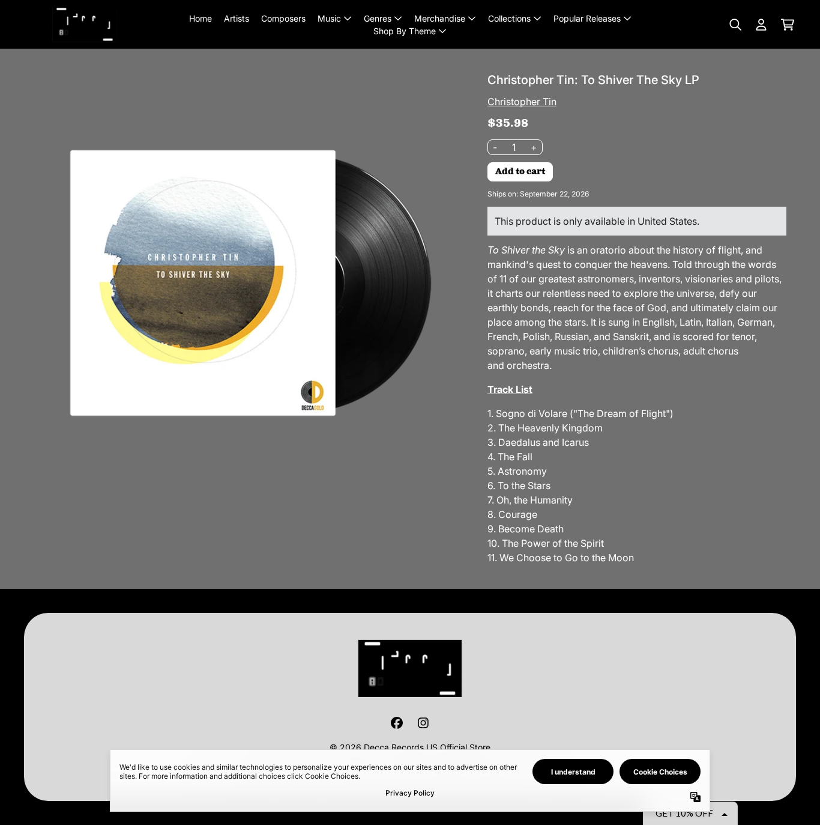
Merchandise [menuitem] (439, 18)
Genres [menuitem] (377, 18)
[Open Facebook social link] (397, 723)
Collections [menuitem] (509, 18)
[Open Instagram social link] (423, 723)
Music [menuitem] (329, 18)
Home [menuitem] (200, 18)
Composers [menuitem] (283, 18)
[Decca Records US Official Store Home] (85, 24)
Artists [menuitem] (236, 18)
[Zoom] (234, 283)
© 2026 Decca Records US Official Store (410, 747)
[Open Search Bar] (734, 24)
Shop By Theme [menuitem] (404, 31)
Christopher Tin (521, 102)
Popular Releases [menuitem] (587, 18)
